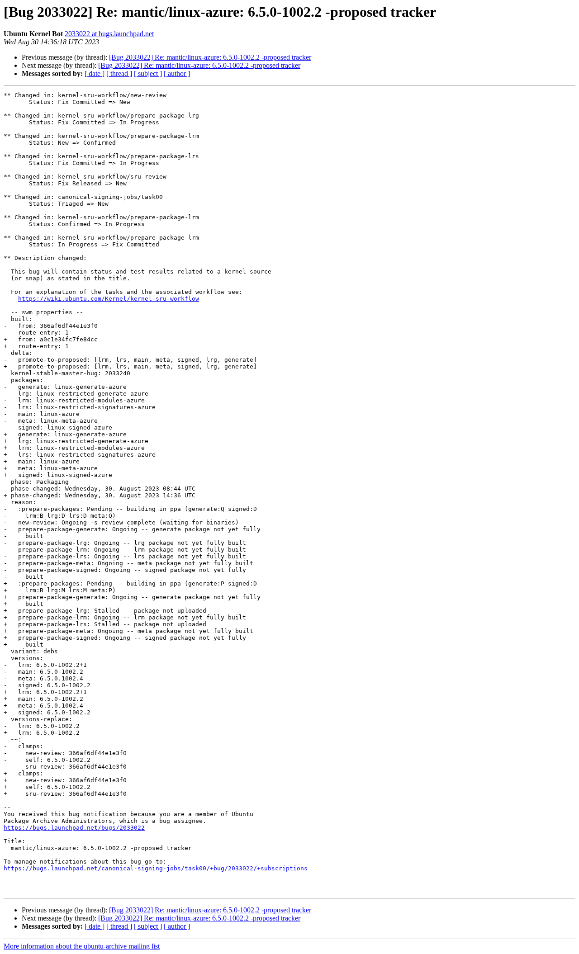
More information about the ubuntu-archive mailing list (82, 946)
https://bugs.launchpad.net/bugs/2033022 (74, 827)
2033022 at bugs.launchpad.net (109, 34)
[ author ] (177, 73)
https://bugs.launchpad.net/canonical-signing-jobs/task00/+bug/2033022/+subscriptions (156, 868)
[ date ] (94, 73)
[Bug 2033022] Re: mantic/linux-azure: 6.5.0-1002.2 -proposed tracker (210, 57)
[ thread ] (119, 73)
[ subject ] (148, 73)
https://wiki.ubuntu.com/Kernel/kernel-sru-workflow (108, 298)
